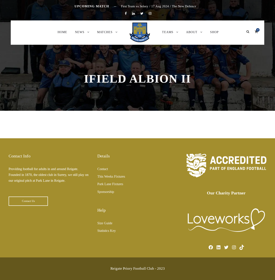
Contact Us (28, 201)
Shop (214, 32)
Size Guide (104, 223)
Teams (167, 32)
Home (62, 32)
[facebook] (126, 13)
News (79, 32)
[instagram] (150, 13)
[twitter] (141, 13)
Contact (102, 169)
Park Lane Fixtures (110, 184)
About (191, 32)
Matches (105, 32)
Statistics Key (106, 230)
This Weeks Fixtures (111, 176)
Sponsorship (105, 192)
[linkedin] (133, 13)
